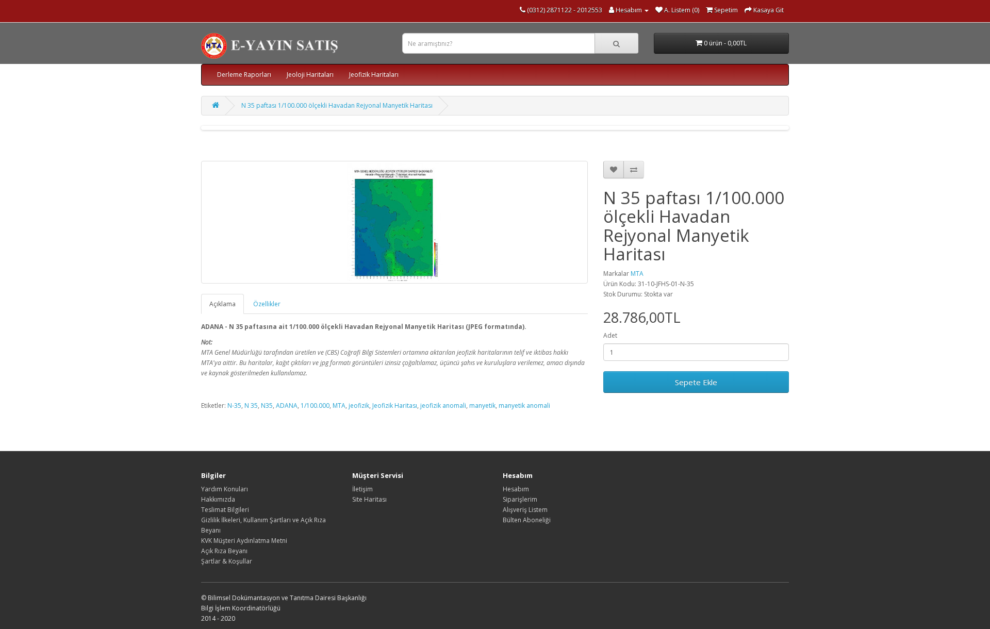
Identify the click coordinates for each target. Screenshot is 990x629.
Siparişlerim (520, 499)
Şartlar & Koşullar (226, 561)
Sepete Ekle (696, 382)
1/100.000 (315, 405)
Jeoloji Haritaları (310, 74)
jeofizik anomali (443, 405)
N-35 (234, 405)
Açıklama (222, 304)
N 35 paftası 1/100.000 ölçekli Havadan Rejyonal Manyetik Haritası (337, 105)
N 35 (251, 405)
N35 (267, 405)
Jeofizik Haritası (394, 405)
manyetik (482, 405)
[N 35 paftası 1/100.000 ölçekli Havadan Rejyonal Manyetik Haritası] (394, 222)
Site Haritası (369, 499)
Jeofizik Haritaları (374, 74)
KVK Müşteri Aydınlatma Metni (244, 540)
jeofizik (359, 405)
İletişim (362, 489)
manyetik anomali (524, 405)
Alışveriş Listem (525, 509)
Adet (610, 335)
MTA (637, 273)
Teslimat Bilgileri (225, 509)
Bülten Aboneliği (527, 520)
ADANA (287, 405)
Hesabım (516, 489)
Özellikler (266, 304)
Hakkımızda (218, 499)
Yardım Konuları (224, 489)
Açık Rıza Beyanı (224, 551)
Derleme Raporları (244, 74)
